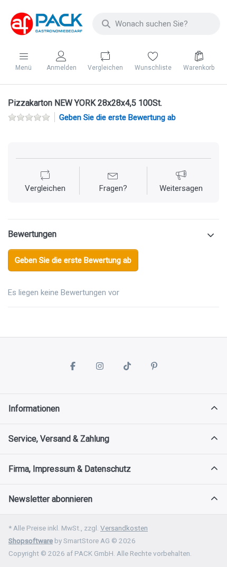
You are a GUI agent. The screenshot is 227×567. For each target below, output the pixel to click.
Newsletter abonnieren (50, 499)
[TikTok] (127, 366)
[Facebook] (72, 366)
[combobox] (156, 24)
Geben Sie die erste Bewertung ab (117, 117)
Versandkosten (124, 528)
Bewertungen (32, 234)
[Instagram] (99, 366)
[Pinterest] (154, 366)
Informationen (34, 409)
